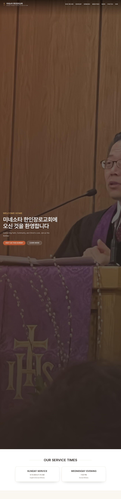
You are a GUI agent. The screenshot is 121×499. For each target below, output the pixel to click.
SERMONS (87, 4)
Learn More (34, 243)
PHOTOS (110, 4)
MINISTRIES (95, 4)
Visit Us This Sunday (14, 243)
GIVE (116, 4)
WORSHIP (78, 4)
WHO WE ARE (69, 4)
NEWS (103, 4)
